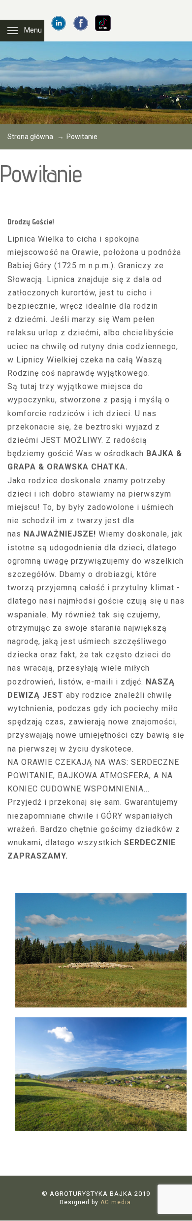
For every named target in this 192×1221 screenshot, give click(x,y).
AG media (115, 1202)
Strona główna (30, 137)
